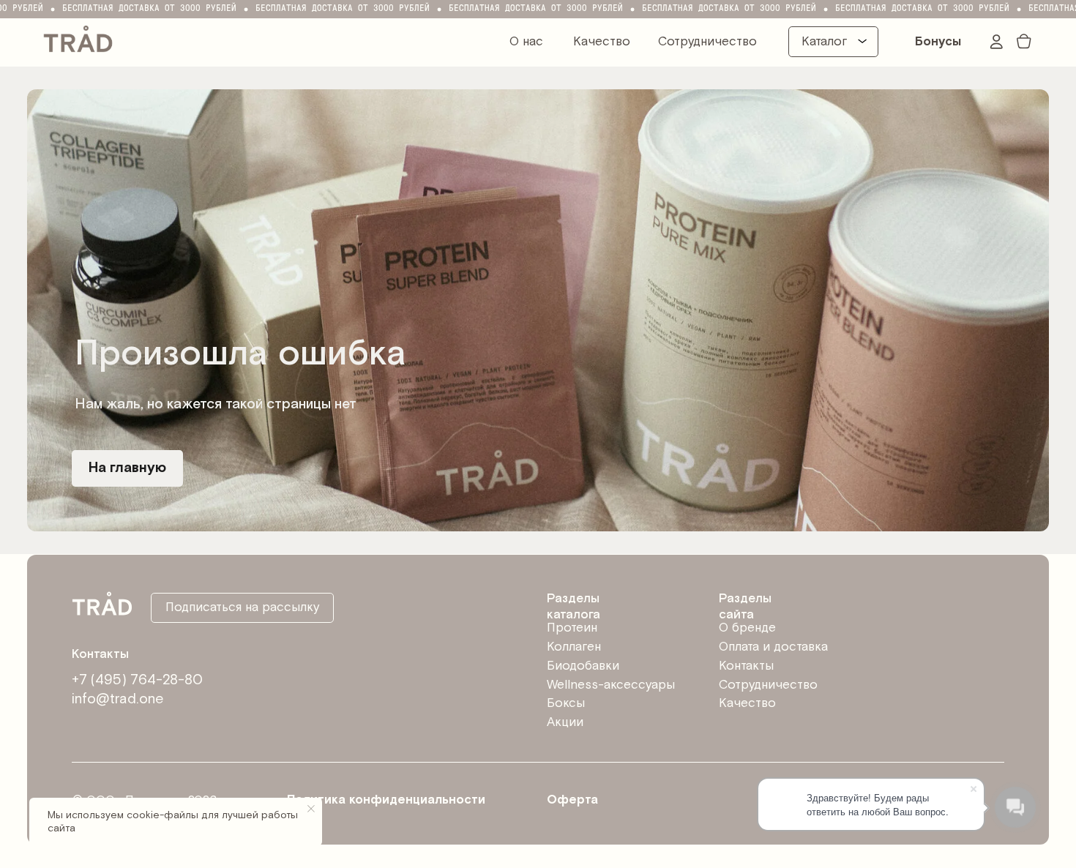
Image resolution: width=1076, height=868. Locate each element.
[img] (78, 37)
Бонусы (938, 42)
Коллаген (574, 647)
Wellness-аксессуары (611, 685)
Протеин (572, 628)
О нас (526, 42)
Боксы (566, 703)
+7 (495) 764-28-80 (137, 680)
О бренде (747, 628)
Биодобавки (583, 666)
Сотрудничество (707, 42)
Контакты (746, 666)
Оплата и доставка (773, 647)
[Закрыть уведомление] (311, 808)
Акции (565, 722)
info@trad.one (117, 699)
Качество (601, 42)
